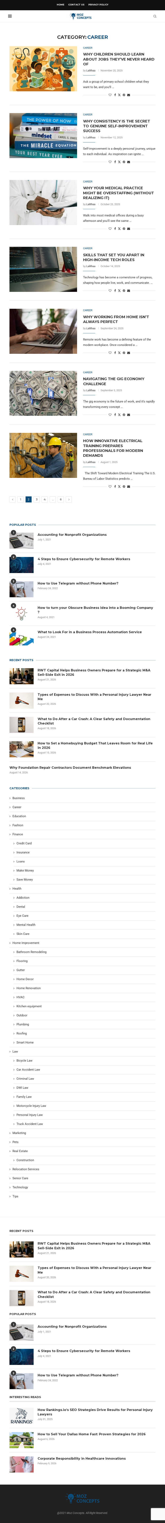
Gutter (20, 970)
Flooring (22, 961)
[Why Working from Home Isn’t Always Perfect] (43, 331)
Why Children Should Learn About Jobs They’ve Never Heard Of (119, 59)
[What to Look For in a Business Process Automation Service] (21, 638)
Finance (17, 834)
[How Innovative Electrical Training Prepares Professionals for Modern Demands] (43, 455)
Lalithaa (90, 70)
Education (19, 816)
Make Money (25, 870)
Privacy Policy (98, 4)
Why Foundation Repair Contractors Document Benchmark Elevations (70, 768)
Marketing (19, 1133)
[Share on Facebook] (115, 95)
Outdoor (21, 1015)
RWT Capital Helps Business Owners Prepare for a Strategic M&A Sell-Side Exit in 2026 (94, 672)
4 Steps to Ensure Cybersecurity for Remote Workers (84, 559)
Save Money (24, 879)
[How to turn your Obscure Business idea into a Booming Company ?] (21, 614)
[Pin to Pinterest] (124, 95)
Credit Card (24, 843)
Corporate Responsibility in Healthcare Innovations (82, 1458)
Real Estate (20, 1151)
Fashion (17, 825)
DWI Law (22, 1088)
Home (60, 4)
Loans (20, 861)
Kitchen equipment (29, 1006)
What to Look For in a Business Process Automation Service (90, 632)
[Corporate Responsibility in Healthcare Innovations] (21, 1464)
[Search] (155, 16)
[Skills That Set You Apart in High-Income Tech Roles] (43, 269)
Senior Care (20, 1178)
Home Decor (25, 979)
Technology (20, 1187)
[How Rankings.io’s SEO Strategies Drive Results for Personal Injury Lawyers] (21, 1416)
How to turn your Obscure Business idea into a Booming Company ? (95, 610)
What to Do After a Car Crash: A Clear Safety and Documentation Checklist (94, 721)
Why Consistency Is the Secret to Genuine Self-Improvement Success (116, 126)
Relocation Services (25, 1169)
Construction (25, 1160)
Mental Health (25, 925)
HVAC (20, 997)
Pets (15, 1142)
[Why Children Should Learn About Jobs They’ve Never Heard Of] (43, 68)
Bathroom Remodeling (31, 952)
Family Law (24, 1097)
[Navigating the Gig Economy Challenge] (43, 393)
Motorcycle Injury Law (31, 1106)
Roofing (21, 1033)
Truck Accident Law (29, 1124)
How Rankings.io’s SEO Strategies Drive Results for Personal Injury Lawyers (95, 1412)
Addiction (22, 897)
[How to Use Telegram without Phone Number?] (21, 589)
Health (16, 888)
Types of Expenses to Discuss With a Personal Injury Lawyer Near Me (94, 697)
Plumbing (22, 1024)
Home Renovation (28, 988)
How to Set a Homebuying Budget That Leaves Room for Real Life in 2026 (95, 745)
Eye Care (22, 916)
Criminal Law (25, 1079)
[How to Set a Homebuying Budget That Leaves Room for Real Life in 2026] (21, 749)
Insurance (23, 852)
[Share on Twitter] (119, 95)
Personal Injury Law (29, 1115)
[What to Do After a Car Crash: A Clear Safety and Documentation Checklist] (21, 725)
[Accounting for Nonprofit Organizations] (21, 541)
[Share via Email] (128, 95)
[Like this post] (110, 95)
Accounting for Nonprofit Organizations (72, 535)
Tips (15, 1196)
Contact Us (76, 4)
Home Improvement (25, 943)
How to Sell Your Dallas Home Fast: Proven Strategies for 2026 (92, 1434)
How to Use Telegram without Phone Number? (78, 583)
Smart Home (25, 1042)
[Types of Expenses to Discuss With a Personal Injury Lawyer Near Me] (21, 701)
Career (16, 807)
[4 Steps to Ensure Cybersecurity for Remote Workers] (21, 565)
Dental (20, 907)
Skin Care (22, 934)
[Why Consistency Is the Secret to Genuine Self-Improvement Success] (43, 135)
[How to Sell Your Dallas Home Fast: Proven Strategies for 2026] (21, 1440)
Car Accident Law (28, 1069)
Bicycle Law (24, 1060)
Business (18, 798)
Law (15, 1051)
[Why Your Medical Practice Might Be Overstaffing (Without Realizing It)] (43, 202)
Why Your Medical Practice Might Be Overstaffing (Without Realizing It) (118, 193)
